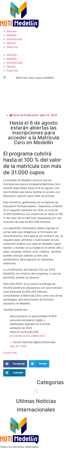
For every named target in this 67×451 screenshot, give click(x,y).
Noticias (12, 31)
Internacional (14, 39)
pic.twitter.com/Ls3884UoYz (27, 335)
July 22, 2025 (18, 346)
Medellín (12, 35)
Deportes (12, 47)
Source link (10, 352)
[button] (33, 51)
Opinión (11, 43)
